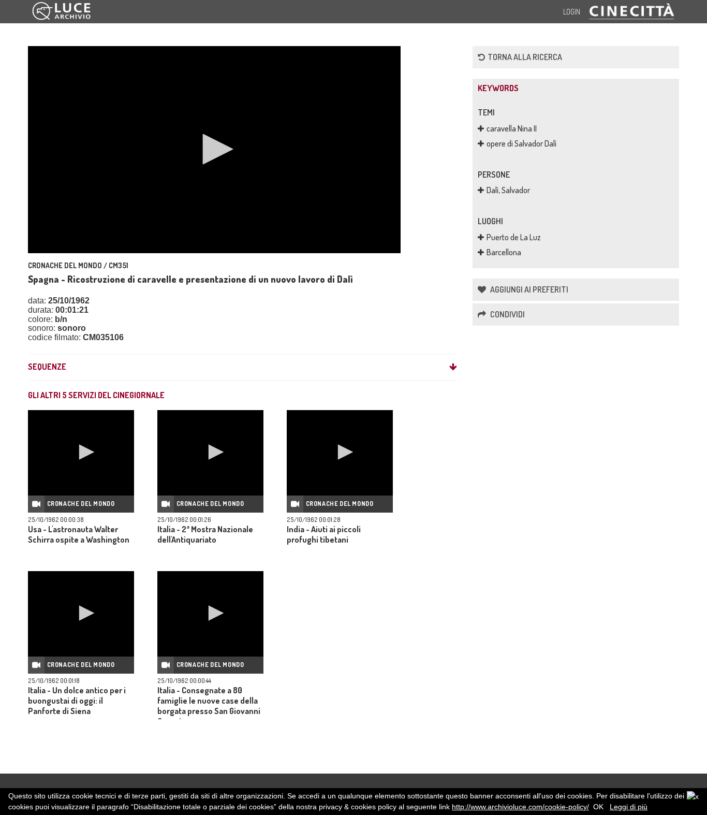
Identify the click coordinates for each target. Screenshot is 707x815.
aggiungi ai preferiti (528, 289)
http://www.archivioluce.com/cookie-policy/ (520, 807)
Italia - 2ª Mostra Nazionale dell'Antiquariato (205, 534)
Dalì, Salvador (508, 190)
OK (598, 807)
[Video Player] (214, 149)
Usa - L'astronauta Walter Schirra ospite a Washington (78, 534)
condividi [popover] (507, 314)
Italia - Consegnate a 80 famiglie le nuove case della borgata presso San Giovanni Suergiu (208, 705)
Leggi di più (628, 807)
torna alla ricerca (525, 57)
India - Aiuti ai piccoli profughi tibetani (324, 534)
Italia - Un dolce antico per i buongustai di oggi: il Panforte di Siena (77, 700)
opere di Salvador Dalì (521, 143)
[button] (214, 149)
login (571, 11)
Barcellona (504, 252)
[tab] (242, 367)
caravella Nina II (512, 128)
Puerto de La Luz (514, 237)
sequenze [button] (47, 367)
